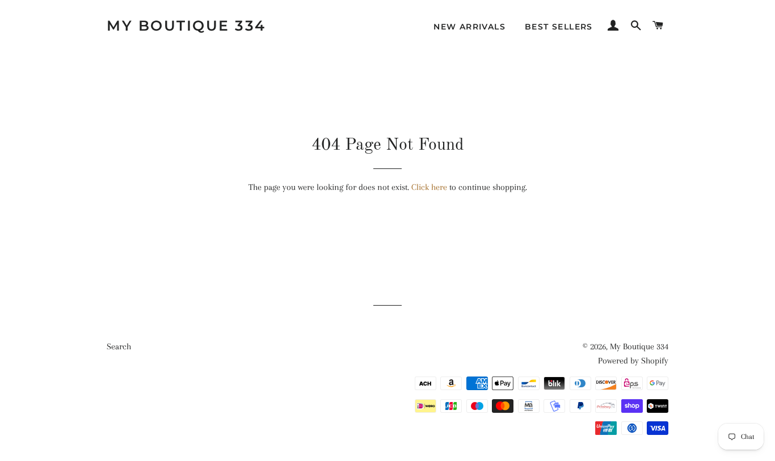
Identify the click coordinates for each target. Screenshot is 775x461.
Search (119, 346)
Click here (429, 187)
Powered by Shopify (633, 361)
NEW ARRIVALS (469, 27)
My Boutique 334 (186, 25)
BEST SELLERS (559, 27)
